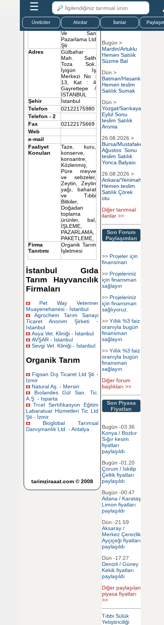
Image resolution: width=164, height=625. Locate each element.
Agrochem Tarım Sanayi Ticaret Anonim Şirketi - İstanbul (62, 321)
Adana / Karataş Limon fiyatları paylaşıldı (121, 504)
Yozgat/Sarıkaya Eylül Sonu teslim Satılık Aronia (121, 117)
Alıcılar (80, 22)
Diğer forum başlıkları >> (116, 383)
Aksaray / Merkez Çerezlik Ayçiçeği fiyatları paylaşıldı (121, 537)
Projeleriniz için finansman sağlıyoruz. (119, 303)
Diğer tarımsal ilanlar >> (119, 213)
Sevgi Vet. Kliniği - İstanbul (63, 346)
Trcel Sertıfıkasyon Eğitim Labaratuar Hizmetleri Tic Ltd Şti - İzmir (62, 411)
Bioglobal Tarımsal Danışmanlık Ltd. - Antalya (62, 426)
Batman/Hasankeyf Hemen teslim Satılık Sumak (125, 84)
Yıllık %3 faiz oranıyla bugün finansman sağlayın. (121, 330)
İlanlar (119, 22)
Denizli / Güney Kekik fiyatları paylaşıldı (120, 570)
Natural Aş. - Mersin (55, 386)
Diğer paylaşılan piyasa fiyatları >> (121, 594)
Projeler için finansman (120, 259)
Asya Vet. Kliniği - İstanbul (63, 333)
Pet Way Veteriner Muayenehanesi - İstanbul (62, 306)
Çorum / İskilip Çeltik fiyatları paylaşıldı (119, 475)
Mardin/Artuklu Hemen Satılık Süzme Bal (119, 55)
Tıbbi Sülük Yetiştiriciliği (115, 619)
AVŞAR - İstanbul (52, 340)
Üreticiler (41, 22)
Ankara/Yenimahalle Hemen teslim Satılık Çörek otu (126, 189)
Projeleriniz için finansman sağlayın (119, 280)
